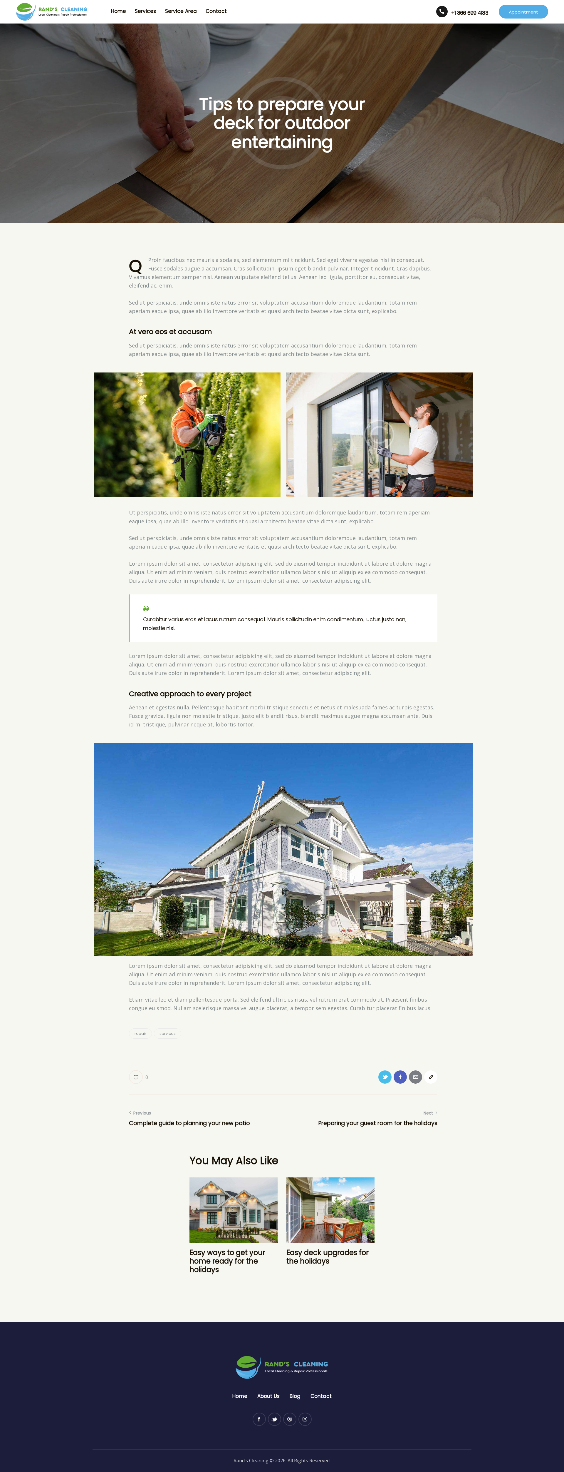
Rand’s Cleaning (251, 1460)
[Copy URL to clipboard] (430, 1077)
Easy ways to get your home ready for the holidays (227, 1261)
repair (140, 1033)
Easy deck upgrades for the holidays (327, 1257)
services (168, 1033)
